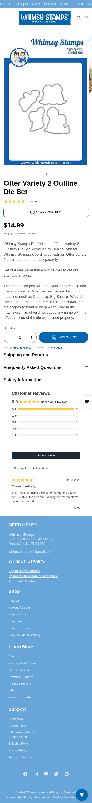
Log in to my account (24, 570)
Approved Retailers (23, 581)
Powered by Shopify (18, 797)
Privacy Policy (18, 750)
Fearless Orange (75, 797)
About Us (15, 656)
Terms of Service (20, 757)
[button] (10, 18)
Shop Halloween (20, 628)
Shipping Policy (19, 743)
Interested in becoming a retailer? (33, 575)
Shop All (14, 601)
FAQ (12, 690)
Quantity (9, 328)
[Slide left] (36, 174)
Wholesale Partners (22, 697)
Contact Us (16, 719)
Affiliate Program (20, 683)
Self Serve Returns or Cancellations (23, 734)
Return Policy (18, 725)
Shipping (8, 233)
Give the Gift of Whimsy (24, 635)
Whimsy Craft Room (22, 663)
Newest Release (20, 607)
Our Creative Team (21, 670)
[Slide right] (56, 174)
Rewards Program (21, 677)
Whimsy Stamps (37, 792)
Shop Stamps (18, 614)
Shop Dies (15, 621)
